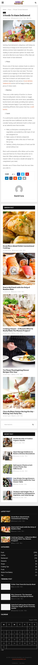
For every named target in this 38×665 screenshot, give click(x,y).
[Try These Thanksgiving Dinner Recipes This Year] (19, 352)
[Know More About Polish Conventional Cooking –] (19, 227)
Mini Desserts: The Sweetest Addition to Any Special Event (22, 595)
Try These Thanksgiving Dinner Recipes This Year (16, 371)
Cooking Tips (5, 566)
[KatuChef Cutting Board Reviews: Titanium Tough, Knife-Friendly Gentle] (5, 607)
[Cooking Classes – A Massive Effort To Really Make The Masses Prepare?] (19, 310)
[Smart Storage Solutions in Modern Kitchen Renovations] (7, 455)
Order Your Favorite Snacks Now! (23, 584)
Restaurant (4, 558)
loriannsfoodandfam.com (19, 659)
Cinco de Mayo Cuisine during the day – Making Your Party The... (18, 412)
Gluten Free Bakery (7, 572)
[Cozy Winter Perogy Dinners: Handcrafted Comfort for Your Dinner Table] (7, 482)
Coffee (3, 555)
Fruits (2, 569)
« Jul (2, 650)
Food (4, 12)
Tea (2, 575)
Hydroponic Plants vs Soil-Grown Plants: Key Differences (23, 467)
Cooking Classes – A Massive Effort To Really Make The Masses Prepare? (18, 330)
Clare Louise (8, 250)
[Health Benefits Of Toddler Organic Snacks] (7, 442)
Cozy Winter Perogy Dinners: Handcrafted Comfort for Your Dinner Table (24, 480)
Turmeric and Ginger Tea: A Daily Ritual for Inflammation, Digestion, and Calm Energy (24, 493)
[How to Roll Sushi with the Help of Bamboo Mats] (19, 269)
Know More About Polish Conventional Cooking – (20, 517)
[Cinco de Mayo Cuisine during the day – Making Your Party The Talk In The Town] (19, 393)
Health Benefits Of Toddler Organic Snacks (23, 439)
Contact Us (15, 663)
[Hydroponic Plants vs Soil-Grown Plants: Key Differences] (7, 469)
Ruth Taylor (8, 333)
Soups (3, 564)
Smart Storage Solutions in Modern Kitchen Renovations (24, 453)
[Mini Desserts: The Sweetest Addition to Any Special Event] (5, 597)
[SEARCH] (33, 424)
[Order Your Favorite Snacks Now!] (5, 587)
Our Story (22, 663)
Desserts (3, 561)
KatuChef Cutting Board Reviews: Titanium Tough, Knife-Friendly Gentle (23, 606)
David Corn (7, 18)
